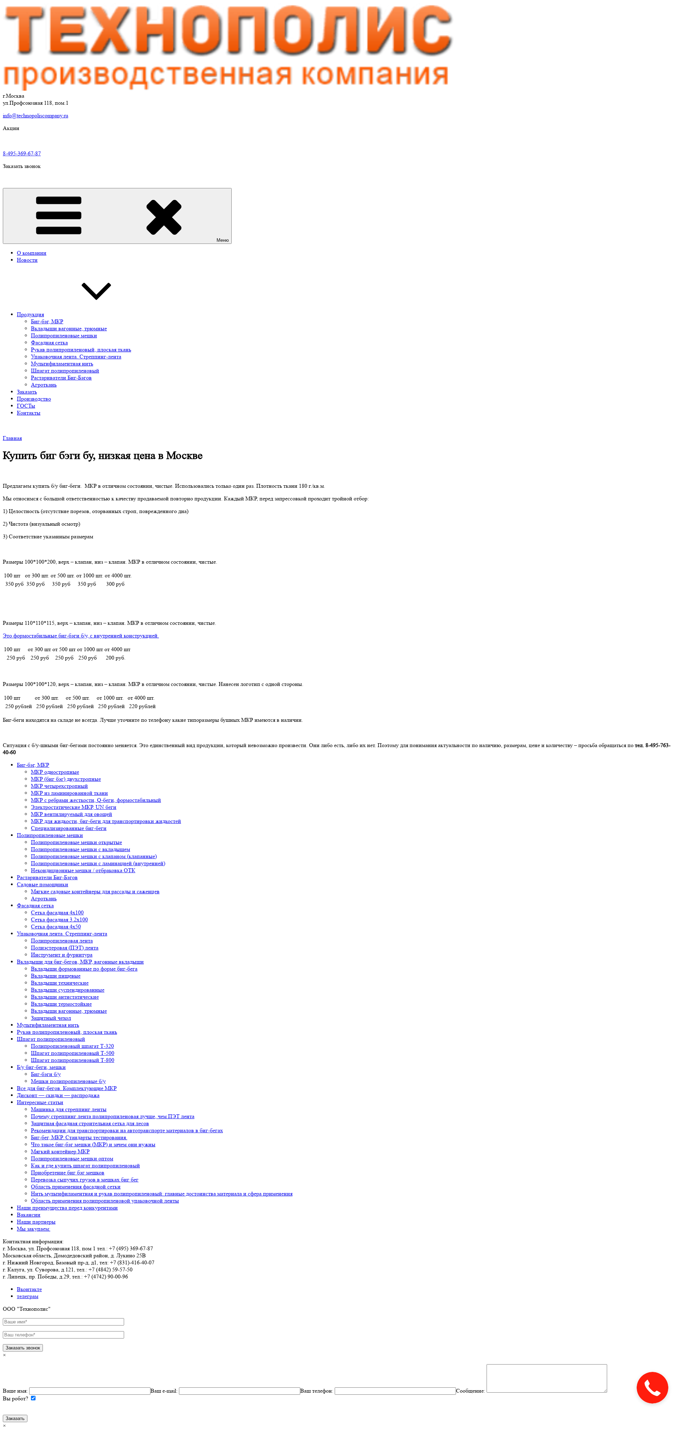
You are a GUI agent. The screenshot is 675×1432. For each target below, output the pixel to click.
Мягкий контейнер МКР (60, 1151)
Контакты (28, 412)
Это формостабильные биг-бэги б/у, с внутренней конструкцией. (81, 635)
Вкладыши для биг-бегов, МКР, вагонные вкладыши (80, 961)
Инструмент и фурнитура (61, 954)
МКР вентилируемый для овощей (71, 814)
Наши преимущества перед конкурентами (67, 1207)
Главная (12, 438)
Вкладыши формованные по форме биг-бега (84, 968)
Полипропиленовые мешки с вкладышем (80, 849)
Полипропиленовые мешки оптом (72, 1158)
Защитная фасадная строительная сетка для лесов (90, 1123)
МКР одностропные (55, 772)
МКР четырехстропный (59, 786)
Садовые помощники (42, 884)
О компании (31, 253)
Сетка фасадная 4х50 (56, 926)
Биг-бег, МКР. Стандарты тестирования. (79, 1137)
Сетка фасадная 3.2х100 (59, 919)
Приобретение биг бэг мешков (67, 1172)
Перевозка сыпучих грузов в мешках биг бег (85, 1179)
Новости (27, 260)
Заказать (27, 391)
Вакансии (28, 1214)
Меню (223, 240)
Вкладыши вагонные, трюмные (69, 328)
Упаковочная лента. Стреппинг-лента (76, 356)
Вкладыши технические (60, 982)
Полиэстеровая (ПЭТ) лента (64, 947)
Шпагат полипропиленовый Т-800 (72, 1060)
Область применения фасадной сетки (76, 1186)
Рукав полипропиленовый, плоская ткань (81, 349)
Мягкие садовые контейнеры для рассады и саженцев (95, 891)
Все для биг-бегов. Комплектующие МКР (67, 1088)
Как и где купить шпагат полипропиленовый (85, 1165)
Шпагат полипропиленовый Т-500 (72, 1053)
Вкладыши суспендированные (67, 989)
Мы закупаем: (33, 1228)
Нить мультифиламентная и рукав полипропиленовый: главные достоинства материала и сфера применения (161, 1193)
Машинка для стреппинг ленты (69, 1109)
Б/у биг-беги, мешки (41, 1067)
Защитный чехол (51, 1018)
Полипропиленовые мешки (64, 335)
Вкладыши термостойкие (61, 1003)
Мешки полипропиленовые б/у (68, 1081)
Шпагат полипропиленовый (65, 370)
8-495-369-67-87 (22, 153)
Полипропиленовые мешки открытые (76, 842)
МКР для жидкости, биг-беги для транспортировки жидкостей (106, 821)
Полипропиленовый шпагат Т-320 (72, 1046)
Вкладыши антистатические (65, 996)
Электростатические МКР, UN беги (73, 807)
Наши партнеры (36, 1221)
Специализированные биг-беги (69, 828)
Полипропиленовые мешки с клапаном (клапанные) (94, 856)
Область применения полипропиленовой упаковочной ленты (105, 1200)
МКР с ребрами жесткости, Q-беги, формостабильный (96, 800)
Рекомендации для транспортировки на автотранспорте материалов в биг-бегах (127, 1130)
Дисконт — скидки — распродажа (58, 1095)
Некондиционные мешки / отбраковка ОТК (83, 870)
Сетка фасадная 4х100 (57, 912)
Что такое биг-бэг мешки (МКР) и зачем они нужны (93, 1144)
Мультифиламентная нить (62, 363)
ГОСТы (26, 405)
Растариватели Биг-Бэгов (61, 377)
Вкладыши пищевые (56, 975)
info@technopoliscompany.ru (35, 115)
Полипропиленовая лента (62, 940)
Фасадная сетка (49, 342)
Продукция (30, 314)
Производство (34, 398)
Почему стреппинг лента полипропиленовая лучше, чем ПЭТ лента (112, 1116)
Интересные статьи (40, 1102)
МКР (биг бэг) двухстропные (66, 779)
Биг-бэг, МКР (47, 321)
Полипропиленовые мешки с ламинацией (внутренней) (98, 863)
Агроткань (44, 384)
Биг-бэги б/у (46, 1074)
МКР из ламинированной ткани (69, 793)
